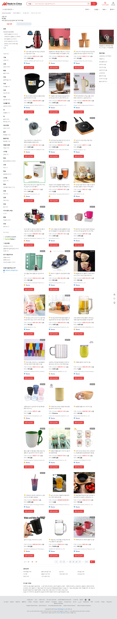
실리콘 (7, 99)
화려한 (7, 141)
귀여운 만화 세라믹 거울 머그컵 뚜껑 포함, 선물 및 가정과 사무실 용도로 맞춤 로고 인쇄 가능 (84, 186)
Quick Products (42, 605)
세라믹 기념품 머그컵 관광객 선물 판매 (59, 274)
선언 (36, 599)
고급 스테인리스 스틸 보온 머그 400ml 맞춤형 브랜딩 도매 (33, 141)
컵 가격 (61, 571)
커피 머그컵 (102, 67)
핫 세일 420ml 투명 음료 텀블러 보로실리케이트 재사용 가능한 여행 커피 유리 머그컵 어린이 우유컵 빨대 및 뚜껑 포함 (59, 319)
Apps (104, 9)
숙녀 (5, 167)
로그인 (113, 5)
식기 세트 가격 (45, 576)
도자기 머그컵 (103, 78)
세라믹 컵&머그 (11, 34)
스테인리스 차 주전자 (105, 56)
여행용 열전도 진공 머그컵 (83, 362)
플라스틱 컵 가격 (46, 571)
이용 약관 (62, 612)
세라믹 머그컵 (103, 70)
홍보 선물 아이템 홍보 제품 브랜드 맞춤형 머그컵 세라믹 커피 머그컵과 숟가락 (34, 452)
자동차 (7, 220)
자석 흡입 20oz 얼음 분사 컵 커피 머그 (34, 274)
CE (5, 194)
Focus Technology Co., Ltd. (60, 609)
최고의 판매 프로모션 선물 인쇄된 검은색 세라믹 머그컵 (34, 97)
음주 (6, 73)
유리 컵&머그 (10, 39)
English (12, 602)
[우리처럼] (86, 599)
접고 (6, 180)
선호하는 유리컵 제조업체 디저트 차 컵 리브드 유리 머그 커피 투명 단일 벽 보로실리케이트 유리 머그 (59, 363)
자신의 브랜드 (9, 262)
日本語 (30, 602)
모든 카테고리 (8, 9)
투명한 (7, 135)
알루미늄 (7, 80)
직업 (6, 148)
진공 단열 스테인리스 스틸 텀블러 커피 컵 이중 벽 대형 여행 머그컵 (34, 363)
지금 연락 (30, 67)
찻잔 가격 (26, 576)
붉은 (6, 119)
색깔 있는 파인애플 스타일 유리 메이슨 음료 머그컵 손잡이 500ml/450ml (59, 540)
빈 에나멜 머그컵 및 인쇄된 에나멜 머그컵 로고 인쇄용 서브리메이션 (34, 230)
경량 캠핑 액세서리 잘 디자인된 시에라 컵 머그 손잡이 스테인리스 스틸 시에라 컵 (84, 496)
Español (42, 602)
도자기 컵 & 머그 (11, 41)
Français (35, 602)
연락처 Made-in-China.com (64, 599)
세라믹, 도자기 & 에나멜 (11, 44)
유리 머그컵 (102, 64)
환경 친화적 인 (9, 161)
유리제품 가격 (27, 571)
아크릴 (6, 86)
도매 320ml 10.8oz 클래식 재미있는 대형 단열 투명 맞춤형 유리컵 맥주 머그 (84, 319)
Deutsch (48, 602)
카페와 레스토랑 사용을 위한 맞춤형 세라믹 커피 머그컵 (59, 407)
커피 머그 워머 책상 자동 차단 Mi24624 (83, 141)
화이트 (7, 121)
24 (28, 562)
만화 (6, 154)
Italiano (60, 602)
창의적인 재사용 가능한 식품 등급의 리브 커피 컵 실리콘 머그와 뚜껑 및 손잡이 (84, 230)
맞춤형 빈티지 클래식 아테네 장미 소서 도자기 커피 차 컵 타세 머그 (84, 274)
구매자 (87, 9)
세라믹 (7, 106)
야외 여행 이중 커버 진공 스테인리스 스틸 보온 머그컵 (34, 52)
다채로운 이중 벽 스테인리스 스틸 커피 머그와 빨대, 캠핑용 (34, 496)
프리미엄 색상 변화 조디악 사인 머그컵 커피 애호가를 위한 (59, 141)
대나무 (6, 93)
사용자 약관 (42, 599)
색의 (6, 128)
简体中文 (18, 602)
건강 (6, 67)
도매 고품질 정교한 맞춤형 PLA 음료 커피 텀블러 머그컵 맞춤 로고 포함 (59, 230)
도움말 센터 (30, 599)
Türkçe (102, 602)
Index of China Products (69, 605)
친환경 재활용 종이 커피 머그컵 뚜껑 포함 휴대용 (59, 452)
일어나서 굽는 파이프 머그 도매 (33, 539)
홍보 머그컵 (102, 76)
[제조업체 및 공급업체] (12, 4)
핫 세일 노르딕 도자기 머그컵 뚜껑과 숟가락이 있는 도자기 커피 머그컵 (34, 319)
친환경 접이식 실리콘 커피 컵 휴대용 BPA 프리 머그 (34, 407)
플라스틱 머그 (103, 81)
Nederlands (86, 602)
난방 (6, 60)
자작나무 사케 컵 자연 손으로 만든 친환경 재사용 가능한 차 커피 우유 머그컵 (84, 52)
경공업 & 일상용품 (8, 32)
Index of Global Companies (84, 605)
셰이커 (6, 226)
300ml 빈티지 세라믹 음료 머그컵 (85, 539)
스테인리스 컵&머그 (12, 36)
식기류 (25, 574)
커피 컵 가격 (81, 574)
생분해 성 (7, 174)
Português (54, 602)
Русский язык (67, 602)
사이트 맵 (75, 599)
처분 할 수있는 (9, 187)
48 (36, 562)
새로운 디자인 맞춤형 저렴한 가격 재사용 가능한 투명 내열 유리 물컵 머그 (59, 185)
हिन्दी (92, 602)
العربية (79, 602)
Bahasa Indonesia (58, 603)
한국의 (74, 602)
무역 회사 (8, 246)
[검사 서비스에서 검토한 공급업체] (11, 236)
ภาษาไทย (97, 602)
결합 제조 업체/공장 (11, 248)
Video (68, 29)
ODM (6, 257)
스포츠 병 (102, 73)
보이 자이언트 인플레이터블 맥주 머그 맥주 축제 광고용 (59, 496)
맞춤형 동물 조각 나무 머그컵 (84, 406)
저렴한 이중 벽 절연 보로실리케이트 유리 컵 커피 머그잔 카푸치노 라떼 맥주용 (59, 97)
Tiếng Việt (109, 602)
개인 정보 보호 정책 (51, 599)
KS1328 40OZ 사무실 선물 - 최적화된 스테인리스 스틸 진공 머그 (84, 97)
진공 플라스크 (103, 62)
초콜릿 (6, 113)
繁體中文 (24, 602)
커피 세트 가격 (63, 574)
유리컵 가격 (81, 571)
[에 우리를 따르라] (89, 599)
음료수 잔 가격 (45, 574)
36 (32, 562)
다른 (4, 48)
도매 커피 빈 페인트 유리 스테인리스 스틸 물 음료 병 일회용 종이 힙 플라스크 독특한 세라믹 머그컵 (84, 452)
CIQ (6, 200)
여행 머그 (102, 59)
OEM (6, 260)
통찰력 (81, 599)
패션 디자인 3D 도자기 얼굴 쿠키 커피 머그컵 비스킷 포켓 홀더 (34, 185)
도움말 (96, 9)
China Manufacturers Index (55, 605)
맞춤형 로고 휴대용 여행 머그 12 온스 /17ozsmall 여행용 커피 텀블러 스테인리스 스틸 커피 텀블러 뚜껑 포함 (59, 52)
